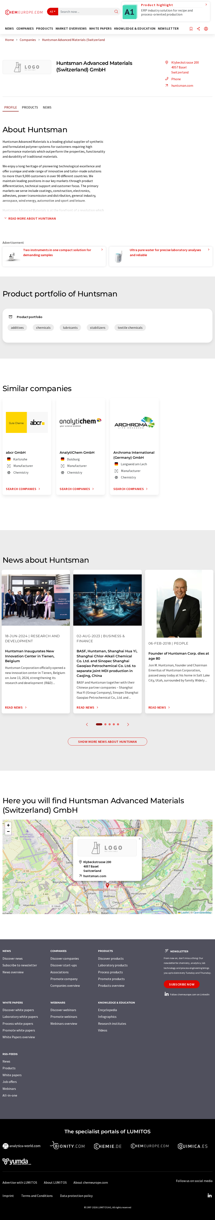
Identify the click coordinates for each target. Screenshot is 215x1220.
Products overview (111, 985)
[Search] (116, 11)
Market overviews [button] (71, 28)
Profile (10, 107)
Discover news (13, 958)
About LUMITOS (55, 1182)
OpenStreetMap (202, 912)
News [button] (9, 28)
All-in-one (10, 1095)
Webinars (9, 1088)
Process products (110, 972)
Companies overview (65, 985)
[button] (107, 885)
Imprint (8, 1196)
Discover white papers (18, 1010)
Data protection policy (76, 1196)
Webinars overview (63, 1023)
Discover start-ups (63, 965)
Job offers (10, 1082)
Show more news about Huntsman (107, 741)
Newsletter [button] (168, 28)
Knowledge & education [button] (135, 28)
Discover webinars (63, 1010)
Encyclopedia (107, 1010)
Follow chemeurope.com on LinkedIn (190, 994)
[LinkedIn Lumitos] (209, 1196)
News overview (13, 972)
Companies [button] (25, 28)
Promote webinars (63, 1016)
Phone (176, 79)
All (51, 11)
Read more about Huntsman (32, 218)
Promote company (63, 979)
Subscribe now (181, 984)
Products (30, 107)
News (47, 107)
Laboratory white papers (20, 1016)
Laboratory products (113, 965)
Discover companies (64, 958)
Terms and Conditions (37, 1196)
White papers (12, 1075)
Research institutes (112, 1023)
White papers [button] (100, 28)
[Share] (198, 29)
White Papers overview (19, 1037)
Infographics (107, 1016)
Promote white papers (19, 1030)
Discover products (111, 958)
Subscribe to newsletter (20, 965)
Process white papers (18, 1023)
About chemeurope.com (90, 1182)
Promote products (111, 979)
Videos (102, 1030)
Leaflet (185, 912)
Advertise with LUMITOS (20, 1182)
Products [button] (44, 28)
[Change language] (206, 29)
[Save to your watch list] (191, 29)
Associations (59, 972)
